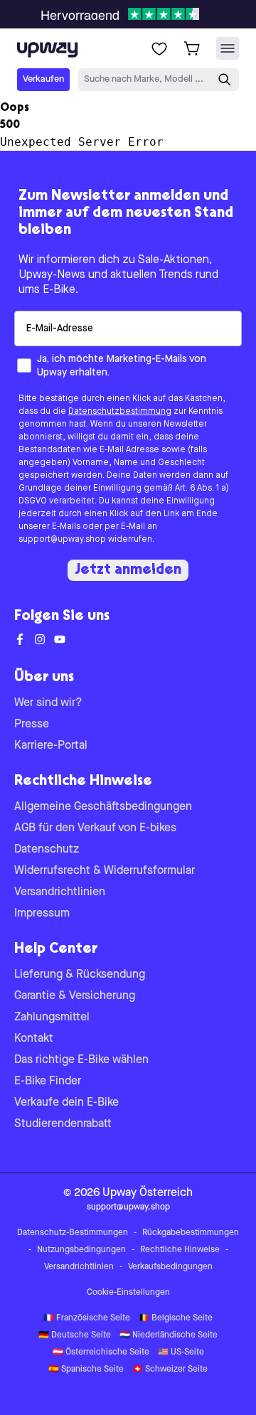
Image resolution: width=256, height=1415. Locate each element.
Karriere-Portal (50, 746)
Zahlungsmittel (52, 1017)
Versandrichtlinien (59, 892)
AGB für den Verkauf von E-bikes (95, 828)
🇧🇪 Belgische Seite (176, 1318)
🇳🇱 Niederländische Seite (168, 1335)
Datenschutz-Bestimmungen (72, 1233)
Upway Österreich (147, 1193)
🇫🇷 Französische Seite (86, 1318)
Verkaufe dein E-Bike (66, 1103)
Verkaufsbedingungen (170, 1267)
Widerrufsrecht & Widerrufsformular (104, 871)
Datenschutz (46, 849)
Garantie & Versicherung (74, 996)
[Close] (139, 10)
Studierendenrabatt (63, 1124)
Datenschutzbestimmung (119, 411)
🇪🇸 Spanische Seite (86, 1369)
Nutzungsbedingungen (81, 1250)
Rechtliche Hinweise (180, 1250)
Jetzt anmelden (128, 570)
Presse (31, 724)
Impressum (42, 913)
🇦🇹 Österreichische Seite (101, 1352)
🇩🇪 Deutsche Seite (74, 1335)
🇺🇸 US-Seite (181, 1352)
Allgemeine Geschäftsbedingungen (103, 807)
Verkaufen (43, 79)
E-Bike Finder (47, 1081)
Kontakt (33, 1039)
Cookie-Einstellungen (128, 1292)
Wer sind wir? (48, 703)
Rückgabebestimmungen (190, 1233)
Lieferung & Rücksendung (79, 975)
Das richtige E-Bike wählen (81, 1060)
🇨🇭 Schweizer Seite (170, 1369)
